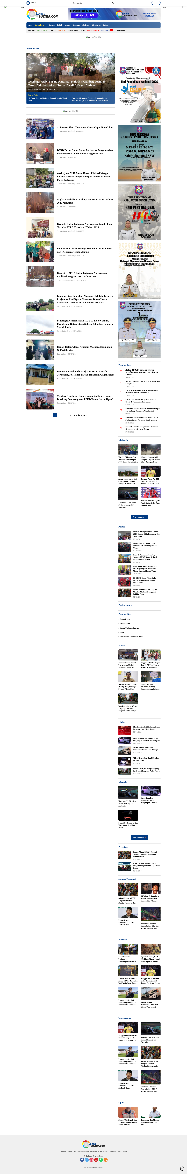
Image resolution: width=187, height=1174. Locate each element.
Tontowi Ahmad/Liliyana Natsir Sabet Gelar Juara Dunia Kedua (150, 503)
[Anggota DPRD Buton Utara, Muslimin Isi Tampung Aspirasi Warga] (124, 547)
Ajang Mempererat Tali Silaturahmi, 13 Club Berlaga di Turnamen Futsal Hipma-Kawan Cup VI (127, 481)
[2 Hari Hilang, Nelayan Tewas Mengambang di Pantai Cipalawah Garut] (124, 866)
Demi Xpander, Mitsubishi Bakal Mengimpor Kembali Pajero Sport (146, 740)
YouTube (31, 30)
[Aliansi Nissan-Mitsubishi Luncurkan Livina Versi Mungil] (124, 750)
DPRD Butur (125, 624)
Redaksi (94, 1151)
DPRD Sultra (73, 30)
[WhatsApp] (101, 1160)
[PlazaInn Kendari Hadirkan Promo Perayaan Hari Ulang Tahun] (124, 730)
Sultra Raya (39, 25)
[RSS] (106, 1160)
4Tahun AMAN (93, 30)
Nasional (85, 25)
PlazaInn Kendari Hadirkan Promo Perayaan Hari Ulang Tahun (147, 728)
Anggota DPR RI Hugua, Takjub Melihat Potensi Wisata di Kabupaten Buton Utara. (150, 665)
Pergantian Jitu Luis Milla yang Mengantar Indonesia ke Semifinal (127, 1002)
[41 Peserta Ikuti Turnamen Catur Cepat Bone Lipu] (40, 129)
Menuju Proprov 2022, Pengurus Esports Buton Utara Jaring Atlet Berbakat (150, 459)
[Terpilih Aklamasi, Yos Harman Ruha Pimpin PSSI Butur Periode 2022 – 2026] (128, 449)
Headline (41, 89)
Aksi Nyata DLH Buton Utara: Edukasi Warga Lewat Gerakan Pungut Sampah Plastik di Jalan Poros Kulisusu (83, 176)
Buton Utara (33, 89)
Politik (59, 25)
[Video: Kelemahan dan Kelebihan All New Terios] (124, 761)
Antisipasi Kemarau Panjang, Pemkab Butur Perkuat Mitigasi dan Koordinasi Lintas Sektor (90, 99)
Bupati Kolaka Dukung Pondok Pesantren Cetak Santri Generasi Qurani (142, 428)
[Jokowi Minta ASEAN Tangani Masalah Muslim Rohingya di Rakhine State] (124, 593)
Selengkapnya (138, 517)
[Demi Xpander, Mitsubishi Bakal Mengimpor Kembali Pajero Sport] (124, 740)
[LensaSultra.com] (42, 14)
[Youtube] (96, 1160)
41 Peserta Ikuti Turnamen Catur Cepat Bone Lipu (85, 127)
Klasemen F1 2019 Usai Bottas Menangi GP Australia (127, 505)
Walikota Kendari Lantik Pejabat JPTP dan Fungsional (142, 382)
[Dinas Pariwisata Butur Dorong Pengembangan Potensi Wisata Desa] (128, 676)
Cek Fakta (105, 30)
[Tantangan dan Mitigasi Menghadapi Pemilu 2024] (151, 1112)
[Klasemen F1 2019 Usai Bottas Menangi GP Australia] (128, 493)
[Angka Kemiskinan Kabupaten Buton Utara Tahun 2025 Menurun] (40, 202)
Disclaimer (103, 1151)
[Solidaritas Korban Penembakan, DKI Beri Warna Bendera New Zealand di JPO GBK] (151, 914)
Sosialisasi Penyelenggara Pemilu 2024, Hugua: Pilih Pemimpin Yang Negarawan (146, 534)
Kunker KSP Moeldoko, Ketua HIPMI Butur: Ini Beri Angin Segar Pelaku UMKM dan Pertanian (128, 981)
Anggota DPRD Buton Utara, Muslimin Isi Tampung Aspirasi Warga (145, 545)
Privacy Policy (83, 1151)
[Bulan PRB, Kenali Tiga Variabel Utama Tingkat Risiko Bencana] (128, 1112)
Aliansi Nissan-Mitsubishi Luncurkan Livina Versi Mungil (145, 749)
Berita (59, 306)
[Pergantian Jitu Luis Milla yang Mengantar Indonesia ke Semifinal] (128, 992)
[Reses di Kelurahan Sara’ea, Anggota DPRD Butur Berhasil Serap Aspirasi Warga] (124, 558)
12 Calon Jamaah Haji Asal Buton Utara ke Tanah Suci (47, 99)
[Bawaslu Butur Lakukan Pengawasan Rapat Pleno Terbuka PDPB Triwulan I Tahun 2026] (40, 227)
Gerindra (61, 30)
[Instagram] (91, 1160)
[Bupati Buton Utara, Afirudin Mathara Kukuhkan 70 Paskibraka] (40, 350)
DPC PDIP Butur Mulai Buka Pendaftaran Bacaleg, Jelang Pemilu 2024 (144, 580)
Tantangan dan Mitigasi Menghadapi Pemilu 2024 (150, 1122)
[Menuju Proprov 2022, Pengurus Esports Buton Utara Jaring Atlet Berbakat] (151, 449)
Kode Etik (72, 1151)
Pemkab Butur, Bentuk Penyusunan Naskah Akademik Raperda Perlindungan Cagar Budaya (127, 665)
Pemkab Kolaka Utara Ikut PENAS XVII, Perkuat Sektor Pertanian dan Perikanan (141, 419)
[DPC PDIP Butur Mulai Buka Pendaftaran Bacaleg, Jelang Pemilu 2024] (124, 581)
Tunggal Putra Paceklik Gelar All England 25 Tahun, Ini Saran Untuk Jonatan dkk (150, 481)
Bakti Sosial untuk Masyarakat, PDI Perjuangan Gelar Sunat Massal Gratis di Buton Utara (145, 569)
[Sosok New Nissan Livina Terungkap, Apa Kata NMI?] (128, 815)
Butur (122, 632)
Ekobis (67, 25)
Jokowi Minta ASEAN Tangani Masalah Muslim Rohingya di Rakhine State (145, 592)
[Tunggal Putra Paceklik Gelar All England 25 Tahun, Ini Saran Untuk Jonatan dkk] (151, 471)
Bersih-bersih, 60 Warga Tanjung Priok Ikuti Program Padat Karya (127, 708)
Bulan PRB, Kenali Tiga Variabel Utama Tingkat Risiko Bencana (127, 1122)
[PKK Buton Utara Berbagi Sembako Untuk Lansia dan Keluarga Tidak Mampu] (40, 251)
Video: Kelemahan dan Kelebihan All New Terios (146, 759)
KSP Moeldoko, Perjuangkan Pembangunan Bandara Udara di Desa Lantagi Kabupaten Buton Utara (127, 959)
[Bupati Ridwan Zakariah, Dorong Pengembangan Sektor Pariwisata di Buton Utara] (151, 676)
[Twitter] (87, 1160)
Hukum (52, 25)
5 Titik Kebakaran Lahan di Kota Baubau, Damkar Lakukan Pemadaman (142, 391)
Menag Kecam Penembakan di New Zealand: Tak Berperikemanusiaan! (126, 922)
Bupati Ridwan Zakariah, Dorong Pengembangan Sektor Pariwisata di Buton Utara (149, 687)
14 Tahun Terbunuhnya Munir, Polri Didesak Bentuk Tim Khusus (150, 898)
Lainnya (106, 25)
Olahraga (76, 25)
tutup (22, 7)
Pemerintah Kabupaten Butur (131, 637)
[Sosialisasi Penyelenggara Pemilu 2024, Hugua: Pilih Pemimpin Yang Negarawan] (124, 535)
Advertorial (96, 25)
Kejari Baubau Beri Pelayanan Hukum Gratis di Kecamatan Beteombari (140, 401)
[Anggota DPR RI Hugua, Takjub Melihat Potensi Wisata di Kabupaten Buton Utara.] (151, 654)
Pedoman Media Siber (118, 1151)
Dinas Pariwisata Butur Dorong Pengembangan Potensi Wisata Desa (127, 687)
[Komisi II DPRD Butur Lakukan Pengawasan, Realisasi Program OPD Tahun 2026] (40, 276)
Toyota (52, 30)
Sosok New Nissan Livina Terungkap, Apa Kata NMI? (128, 825)
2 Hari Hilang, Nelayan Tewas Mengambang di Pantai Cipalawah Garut (146, 865)
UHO (83, 30)
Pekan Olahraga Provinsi (129, 628)
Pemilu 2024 (42, 30)
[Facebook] (82, 1160)
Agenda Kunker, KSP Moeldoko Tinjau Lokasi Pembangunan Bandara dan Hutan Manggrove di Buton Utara (150, 959)
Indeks (156, 3)
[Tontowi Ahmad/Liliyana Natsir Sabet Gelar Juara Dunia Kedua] (151, 492)
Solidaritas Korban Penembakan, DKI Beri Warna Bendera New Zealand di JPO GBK (150, 926)
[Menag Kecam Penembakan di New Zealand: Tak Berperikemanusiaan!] (128, 912)
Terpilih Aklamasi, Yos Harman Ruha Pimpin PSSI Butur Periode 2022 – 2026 (128, 459)
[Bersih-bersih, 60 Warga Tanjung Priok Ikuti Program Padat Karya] (128, 698)
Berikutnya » (80, 415)
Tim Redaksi (120, 30)
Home (30, 25)
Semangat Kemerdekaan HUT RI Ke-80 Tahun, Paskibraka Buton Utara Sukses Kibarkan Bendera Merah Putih (85, 324)
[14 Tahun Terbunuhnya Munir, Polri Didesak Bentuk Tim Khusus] (151, 888)
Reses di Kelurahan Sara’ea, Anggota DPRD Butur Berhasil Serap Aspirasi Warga (145, 557)
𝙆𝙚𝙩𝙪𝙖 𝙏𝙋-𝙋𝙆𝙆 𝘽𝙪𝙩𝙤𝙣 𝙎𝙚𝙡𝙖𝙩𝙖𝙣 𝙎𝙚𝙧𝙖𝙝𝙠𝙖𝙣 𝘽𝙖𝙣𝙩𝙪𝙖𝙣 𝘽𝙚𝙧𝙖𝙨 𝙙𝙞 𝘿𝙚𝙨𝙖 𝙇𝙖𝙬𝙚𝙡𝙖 (141, 372)
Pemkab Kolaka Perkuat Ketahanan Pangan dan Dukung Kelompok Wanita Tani (142, 410)
